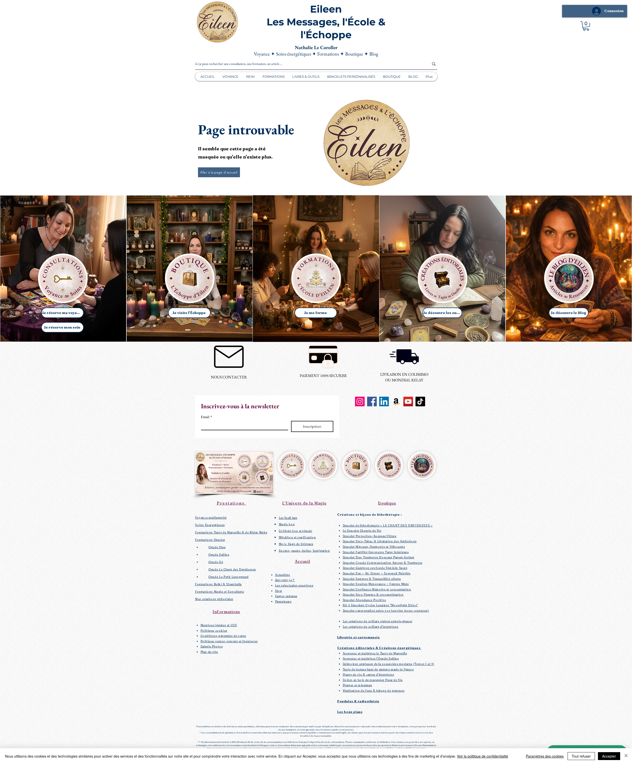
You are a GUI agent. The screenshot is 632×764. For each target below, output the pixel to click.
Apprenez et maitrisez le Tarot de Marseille (375, 653)
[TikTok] (420, 401)
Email (206, 417)
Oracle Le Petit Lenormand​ (228, 577)
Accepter (609, 756)
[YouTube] (408, 401)
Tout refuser (581, 756)
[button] (586, 26)
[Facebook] (372, 401)
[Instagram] (360, 401)
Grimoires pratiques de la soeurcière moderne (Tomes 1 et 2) (388, 664)
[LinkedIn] (384, 401)
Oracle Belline (218, 554)
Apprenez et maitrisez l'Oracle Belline (371, 658)
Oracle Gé (215, 562)
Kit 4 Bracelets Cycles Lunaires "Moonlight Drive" (380, 605)
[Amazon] (396, 401)
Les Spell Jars (288, 518)
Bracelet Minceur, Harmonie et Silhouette (374, 547)
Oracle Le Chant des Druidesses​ (232, 569)
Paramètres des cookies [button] (545, 756)
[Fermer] (626, 756)
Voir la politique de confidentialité (482, 756)
